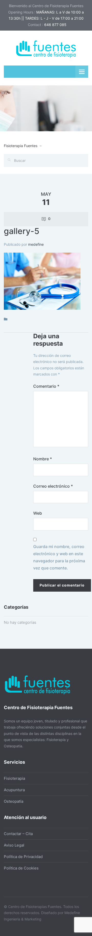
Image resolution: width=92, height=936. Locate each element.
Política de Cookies (21, 868)
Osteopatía (13, 801)
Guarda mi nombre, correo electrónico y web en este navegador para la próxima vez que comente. (59, 557)
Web (37, 513)
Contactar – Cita (18, 833)
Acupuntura (14, 789)
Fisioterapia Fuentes (20, 146)
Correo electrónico (53, 486)
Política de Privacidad (23, 856)
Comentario (46, 386)
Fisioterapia (14, 778)
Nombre (42, 458)
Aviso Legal (14, 845)
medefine (36, 244)
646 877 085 (55, 24)
